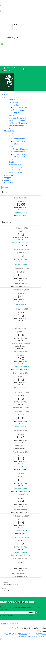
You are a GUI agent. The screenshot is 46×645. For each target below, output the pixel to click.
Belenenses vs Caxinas (20, 488)
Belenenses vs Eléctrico (20, 283)
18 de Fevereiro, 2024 (21, 269)
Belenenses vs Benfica (21, 212)
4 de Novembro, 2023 (20, 452)
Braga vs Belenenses (20, 305)
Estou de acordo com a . (19, 615)
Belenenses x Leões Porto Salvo (21, 243)
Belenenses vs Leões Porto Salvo (21, 573)
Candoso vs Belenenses (20, 426)
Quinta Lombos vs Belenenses (20, 407)
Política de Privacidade (29, 615)
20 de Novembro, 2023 (21, 392)
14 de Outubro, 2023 (20, 495)
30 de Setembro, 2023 (21, 516)
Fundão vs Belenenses (21, 552)
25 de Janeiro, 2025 (21, 228)
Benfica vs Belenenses (21, 445)
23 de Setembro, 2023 (21, 537)
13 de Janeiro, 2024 (21, 309)
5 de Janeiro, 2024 (20, 328)
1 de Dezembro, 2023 (20, 373)
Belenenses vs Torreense (20, 388)
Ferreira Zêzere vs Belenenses (21, 366)
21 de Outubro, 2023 (20, 473)
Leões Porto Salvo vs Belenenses (21, 343)
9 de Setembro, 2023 (20, 559)
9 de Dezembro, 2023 (20, 352)
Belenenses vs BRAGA (21, 531)
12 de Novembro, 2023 (21, 411)
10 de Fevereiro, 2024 (21, 290)
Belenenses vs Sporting (20, 467)
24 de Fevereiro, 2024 (21, 249)
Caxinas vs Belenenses (20, 264)
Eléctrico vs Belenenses (20, 509)
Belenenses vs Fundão (21, 324)
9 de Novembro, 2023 (20, 431)
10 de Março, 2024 (20, 198)
